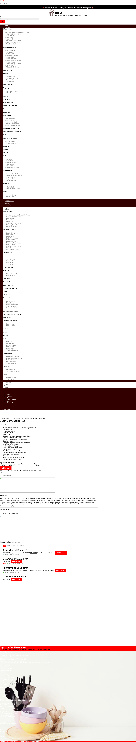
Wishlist (6, 386)
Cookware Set (7, 70)
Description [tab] (7, 475)
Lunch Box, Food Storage (11, 128)
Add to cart (6, 468)
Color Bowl (6, 96)
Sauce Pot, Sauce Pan (9, 47)
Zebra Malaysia (5, 4)
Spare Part (6, 112)
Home (5, 208)
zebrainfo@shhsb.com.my (7, 738)
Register (4, 409)
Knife (4, 156)
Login (8, 409)
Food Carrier (7, 115)
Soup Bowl (6, 99)
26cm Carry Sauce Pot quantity (15, 464)
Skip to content (5, 1)
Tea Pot (5, 152)
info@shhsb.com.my (5, 740)
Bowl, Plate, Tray (8, 102)
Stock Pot (6, 183)
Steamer (5, 149)
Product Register (8, 384)
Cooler (5, 109)
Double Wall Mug (8, 84)
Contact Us (7, 387)
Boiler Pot (6, 146)
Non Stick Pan (7, 170)
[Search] (2, 21)
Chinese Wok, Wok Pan (10, 105)
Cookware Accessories (10, 138)
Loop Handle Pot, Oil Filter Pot (12, 131)
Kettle (5, 191)
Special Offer (7, 382)
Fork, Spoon (7, 135)
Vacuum (5, 73)
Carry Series (25, 418)
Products (6, 209)
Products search (5, 17)
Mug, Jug (6, 88)
